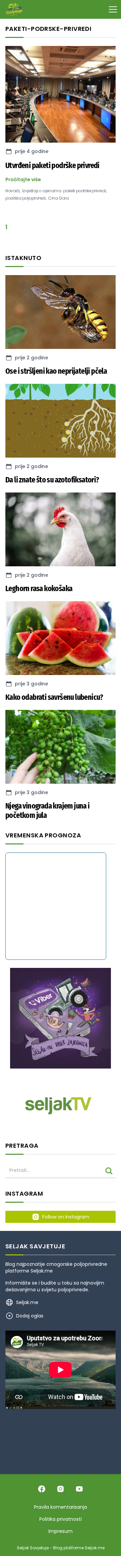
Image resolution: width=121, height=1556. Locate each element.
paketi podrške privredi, (84, 191)
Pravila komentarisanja (60, 1507)
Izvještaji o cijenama (42, 191)
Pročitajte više (23, 179)
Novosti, (12, 191)
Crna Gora (58, 198)
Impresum (60, 1531)
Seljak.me (42, 1270)
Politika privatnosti (60, 1519)
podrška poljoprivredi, (25, 198)
